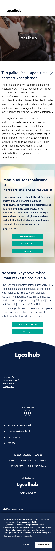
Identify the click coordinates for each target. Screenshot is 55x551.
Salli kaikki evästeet (43, 545)
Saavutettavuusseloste (20, 460)
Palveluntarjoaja (37, 466)
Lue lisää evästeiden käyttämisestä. (18, 536)
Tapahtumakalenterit (27, 236)
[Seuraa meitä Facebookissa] (27, 413)
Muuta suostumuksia (14, 509)
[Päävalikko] (2, 11)
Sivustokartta (17, 466)
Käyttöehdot (41, 460)
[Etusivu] (14, 11)
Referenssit (27, 251)
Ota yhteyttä (27, 332)
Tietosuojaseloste (22, 455)
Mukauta (26, 545)
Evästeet (39, 455)
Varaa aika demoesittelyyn (27, 324)
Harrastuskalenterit (28, 244)
